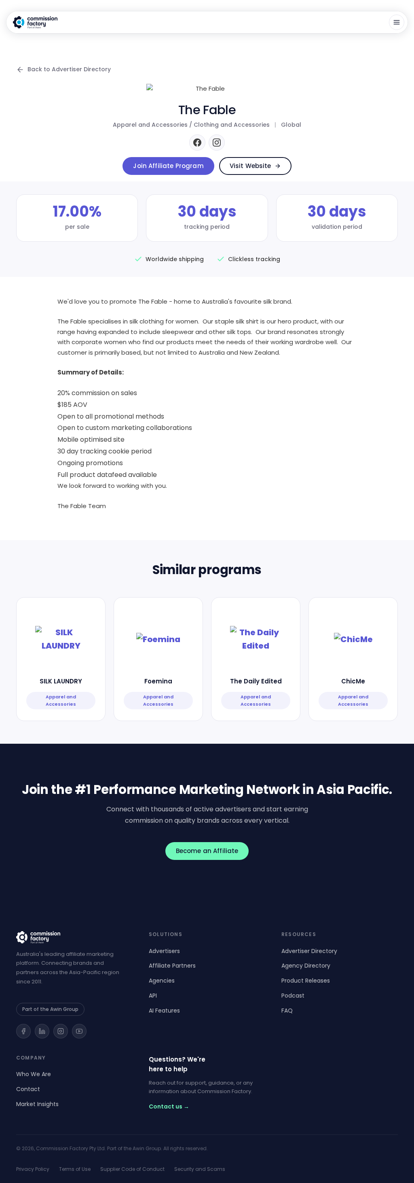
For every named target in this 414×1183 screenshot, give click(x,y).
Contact (28, 1089)
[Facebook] (197, 142)
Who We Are (33, 1074)
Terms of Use (75, 1169)
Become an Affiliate (207, 851)
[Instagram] (217, 142)
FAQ (287, 1010)
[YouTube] (79, 1031)
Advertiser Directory (309, 951)
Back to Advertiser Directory (69, 69)
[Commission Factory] (74, 937)
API (153, 996)
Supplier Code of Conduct (132, 1169)
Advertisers (164, 951)
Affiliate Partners (172, 966)
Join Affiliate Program (168, 166)
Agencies (162, 981)
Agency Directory (305, 966)
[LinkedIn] (42, 1031)
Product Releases (305, 981)
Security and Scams (199, 1169)
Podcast (292, 996)
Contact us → (169, 1106)
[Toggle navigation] (396, 22)
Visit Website (250, 166)
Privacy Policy (32, 1169)
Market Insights (37, 1104)
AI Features (164, 1010)
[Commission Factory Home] (35, 22)
